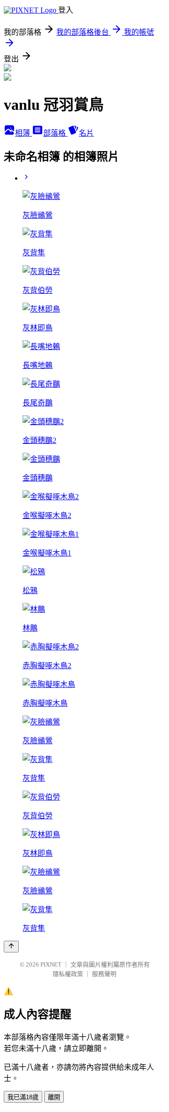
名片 (86, 133)
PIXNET (50, 964)
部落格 (55, 133)
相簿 (23, 133)
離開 (54, 1097)
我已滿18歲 (23, 1097)
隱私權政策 (68, 973)
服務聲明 (104, 973)
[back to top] (11, 946)
